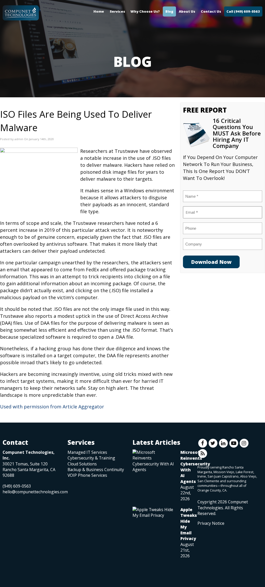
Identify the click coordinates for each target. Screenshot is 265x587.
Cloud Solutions (82, 464)
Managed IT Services (87, 452)
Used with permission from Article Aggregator (52, 406)
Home (98, 11)
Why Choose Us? (145, 11)
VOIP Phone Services (87, 475)
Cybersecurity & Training (91, 458)
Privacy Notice (210, 523)
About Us (187, 11)
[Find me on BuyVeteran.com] (209, 549)
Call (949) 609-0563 (243, 11)
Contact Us (211, 11)
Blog (169, 11)
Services (117, 11)
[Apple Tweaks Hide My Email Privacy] (153, 512)
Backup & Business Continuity (96, 469)
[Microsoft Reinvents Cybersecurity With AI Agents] (153, 460)
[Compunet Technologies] (21, 12)
